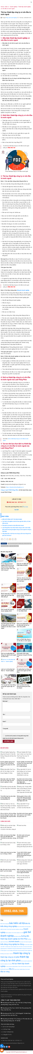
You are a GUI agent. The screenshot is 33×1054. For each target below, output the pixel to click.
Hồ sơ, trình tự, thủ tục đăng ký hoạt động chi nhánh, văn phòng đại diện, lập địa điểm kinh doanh (8, 816)
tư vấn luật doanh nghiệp (10, 966)
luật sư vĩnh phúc (19, 946)
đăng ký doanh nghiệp (23, 290)
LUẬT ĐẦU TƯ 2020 (4, 946)
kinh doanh (21, 941)
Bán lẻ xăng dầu (6, 923)
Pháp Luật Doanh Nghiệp (11, 17)
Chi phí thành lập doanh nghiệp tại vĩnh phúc (15, 929)
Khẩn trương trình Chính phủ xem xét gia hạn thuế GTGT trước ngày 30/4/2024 (24, 871)
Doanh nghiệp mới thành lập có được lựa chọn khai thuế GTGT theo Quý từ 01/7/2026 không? (24, 764)
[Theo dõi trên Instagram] (4, 1047)
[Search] (31, 2)
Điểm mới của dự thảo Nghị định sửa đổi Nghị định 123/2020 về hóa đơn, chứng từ (8, 837)
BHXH (1, 923)
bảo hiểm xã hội (17, 923)
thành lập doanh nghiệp (25, 960)
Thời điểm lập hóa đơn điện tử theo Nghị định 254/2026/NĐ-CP (8, 798)
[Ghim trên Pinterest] (13, 539)
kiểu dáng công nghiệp (8, 944)
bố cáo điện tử (22, 926)
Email (4, 721)
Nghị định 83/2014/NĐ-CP (18, 948)
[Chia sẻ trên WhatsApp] (2, 539)
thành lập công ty (21, 953)
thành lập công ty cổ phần (9, 957)
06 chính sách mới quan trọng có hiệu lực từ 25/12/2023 (23, 836)
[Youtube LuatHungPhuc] (25, 506)
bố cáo (18, 926)
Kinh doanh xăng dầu (28, 941)
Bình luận (5, 701)
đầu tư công (4, 972)
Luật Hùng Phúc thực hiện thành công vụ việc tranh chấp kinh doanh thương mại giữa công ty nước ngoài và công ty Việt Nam (16, 529)
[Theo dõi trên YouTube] (9, 1047)
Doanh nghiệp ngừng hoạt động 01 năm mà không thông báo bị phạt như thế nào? (7, 764)
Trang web (5, 728)
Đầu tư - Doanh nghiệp (11, 6)
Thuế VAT (11, 953)
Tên (4, 714)
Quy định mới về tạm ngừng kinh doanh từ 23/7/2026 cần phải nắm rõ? (24, 815)
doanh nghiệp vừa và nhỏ (18, 932)
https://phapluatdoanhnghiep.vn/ (15, 487)
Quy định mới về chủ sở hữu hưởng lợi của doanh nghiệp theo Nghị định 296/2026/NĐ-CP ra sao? (24, 781)
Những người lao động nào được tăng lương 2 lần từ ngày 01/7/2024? (7, 887)
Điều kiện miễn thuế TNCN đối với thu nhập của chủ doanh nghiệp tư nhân (7, 780)
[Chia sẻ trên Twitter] (7, 539)
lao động (20, 944)
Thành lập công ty (14, 546)
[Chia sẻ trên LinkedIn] (15, 539)
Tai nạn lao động (9, 950)
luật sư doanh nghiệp (12, 946)
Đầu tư (11, 969)
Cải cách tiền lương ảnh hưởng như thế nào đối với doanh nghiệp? (24, 887)
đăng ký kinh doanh (26, 969)
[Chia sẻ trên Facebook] (4, 539)
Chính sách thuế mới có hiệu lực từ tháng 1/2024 (8, 853)
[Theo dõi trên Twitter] (7, 1047)
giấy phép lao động (17, 936)
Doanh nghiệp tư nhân (10, 932)
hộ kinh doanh (14, 942)
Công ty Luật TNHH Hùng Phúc (9, 490)
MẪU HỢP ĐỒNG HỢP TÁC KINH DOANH (12, 519)
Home (2, 6)
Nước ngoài (4, 950)
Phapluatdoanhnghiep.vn (21, 1052)
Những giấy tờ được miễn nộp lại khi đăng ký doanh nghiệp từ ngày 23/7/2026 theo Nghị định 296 (24, 798)
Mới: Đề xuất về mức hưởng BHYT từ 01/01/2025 (7, 870)
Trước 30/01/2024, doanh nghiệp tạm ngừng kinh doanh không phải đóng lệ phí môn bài (24, 855)
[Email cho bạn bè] (10, 539)
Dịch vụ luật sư (5, 546)
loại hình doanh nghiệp (28, 944)
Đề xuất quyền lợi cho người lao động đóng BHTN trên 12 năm (24, 902)
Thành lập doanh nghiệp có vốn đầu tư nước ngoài (19, 543)
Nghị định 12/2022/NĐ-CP (8, 948)
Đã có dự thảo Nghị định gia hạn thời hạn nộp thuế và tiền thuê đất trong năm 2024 (8, 903)
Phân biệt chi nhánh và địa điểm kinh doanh (13, 525)
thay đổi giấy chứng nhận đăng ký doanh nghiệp (21, 950)
